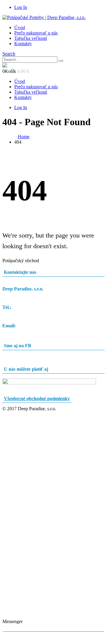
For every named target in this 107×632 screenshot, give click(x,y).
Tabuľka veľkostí (30, 38)
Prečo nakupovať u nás (36, 32)
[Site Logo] (44, 17)
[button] (8, 53)
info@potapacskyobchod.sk (28, 331)
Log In (20, 7)
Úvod (19, 27)
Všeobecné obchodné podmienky (37, 398)
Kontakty (23, 43)
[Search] (61, 61)
